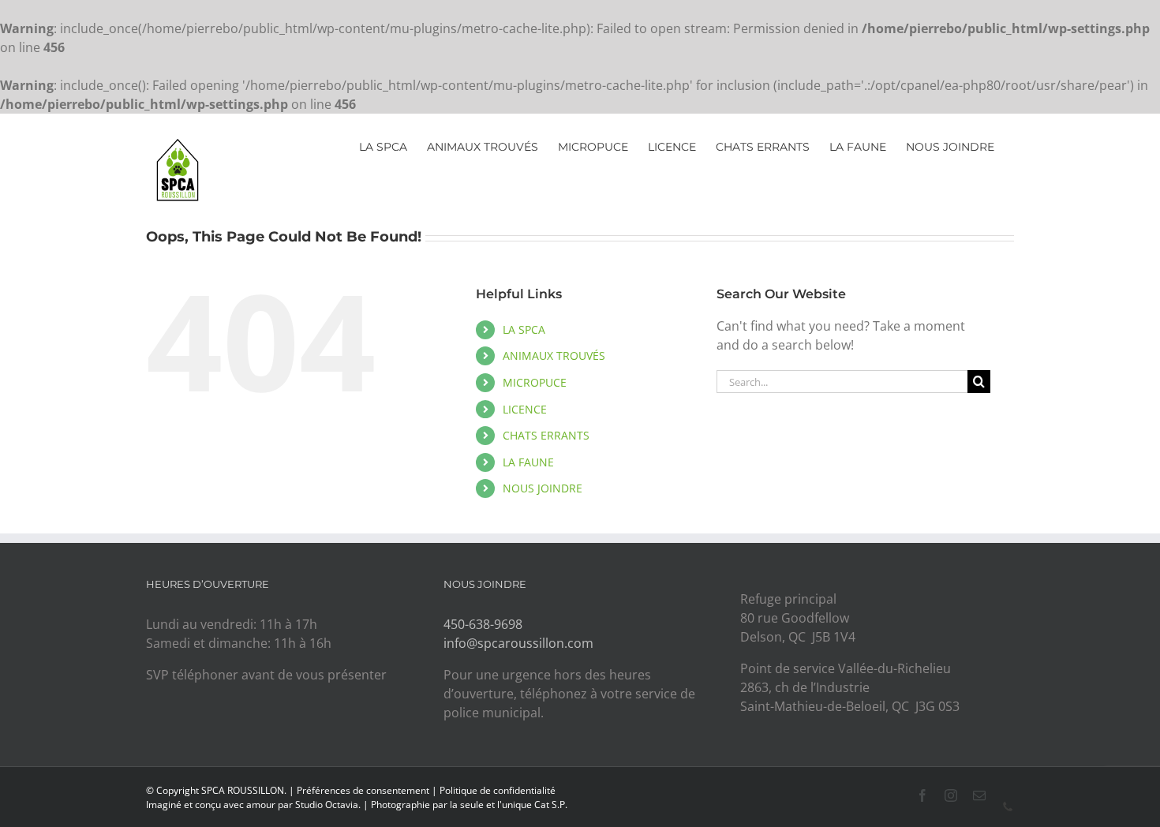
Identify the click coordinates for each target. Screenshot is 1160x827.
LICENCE (525, 409)
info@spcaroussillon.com (518, 643)
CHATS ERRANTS (546, 435)
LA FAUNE (528, 462)
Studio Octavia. (329, 804)
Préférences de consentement (363, 790)
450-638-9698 (482, 624)
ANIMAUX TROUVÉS (554, 355)
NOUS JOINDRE (542, 488)
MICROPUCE (535, 382)
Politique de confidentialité (498, 790)
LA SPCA (524, 329)
